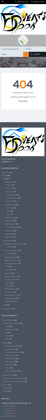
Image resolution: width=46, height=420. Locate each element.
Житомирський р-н (11, 295)
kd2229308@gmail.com (9, 416)
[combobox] (11, 49)
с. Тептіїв (8, 286)
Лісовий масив (11, 195)
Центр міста (6, 173)
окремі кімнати (10, 358)
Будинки (4, 385)
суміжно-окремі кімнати (13, 352)
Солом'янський (10, 218)
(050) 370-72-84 (22, 1)
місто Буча (10, 270)
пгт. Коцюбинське (12, 227)
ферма (7, 326)
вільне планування (11, 371)
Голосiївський (9, 231)
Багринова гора (7, 308)
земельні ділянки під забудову (13, 378)
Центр (8, 214)
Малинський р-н (10, 289)
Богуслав (8, 283)
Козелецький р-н (10, 298)
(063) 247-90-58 (39, 1)
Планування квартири (11, 346)
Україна (4, 176)
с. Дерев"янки (9, 301)
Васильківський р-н (11, 250)
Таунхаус (6, 388)
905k (12, 161)
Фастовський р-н (10, 280)
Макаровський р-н (11, 276)
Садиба (6, 391)
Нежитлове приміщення (11, 323)
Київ (4, 179)
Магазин (8, 336)
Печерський (9, 234)
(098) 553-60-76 (9, 411)
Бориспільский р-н (11, 260)
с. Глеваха (10, 254)
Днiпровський (9, 221)
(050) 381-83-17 (9, 408)
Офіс (6, 333)
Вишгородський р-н (11, 263)
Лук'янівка (9, 208)
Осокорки (9, 188)
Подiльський (9, 237)
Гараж (7, 339)
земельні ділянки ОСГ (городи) (14, 381)
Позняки (9, 185)
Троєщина (10, 201)
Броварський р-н (11, 257)
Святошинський (10, 224)
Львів (5, 305)
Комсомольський (12, 198)
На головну (23, 101)
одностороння (10, 362)
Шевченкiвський (10, 205)
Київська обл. (7, 241)
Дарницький (9, 182)
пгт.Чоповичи (9, 292)
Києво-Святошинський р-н (14, 244)
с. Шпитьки (10, 247)
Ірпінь (7, 267)
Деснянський (9, 192)
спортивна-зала (10, 329)
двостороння (9, 365)
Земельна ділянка (8, 375)
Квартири (5, 343)
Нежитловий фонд (8, 320)
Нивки (8, 211)
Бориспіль (8, 273)
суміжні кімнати (10, 355)
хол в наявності (10, 349)
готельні (7, 368)
